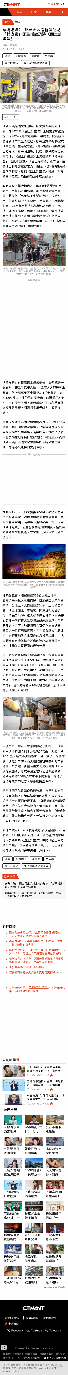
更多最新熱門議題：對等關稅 (27, 967)
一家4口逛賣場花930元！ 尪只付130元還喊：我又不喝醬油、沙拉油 (13, 1280)
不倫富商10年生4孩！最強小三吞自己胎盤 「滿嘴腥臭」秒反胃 (54, 1194)
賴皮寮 (35, 56)
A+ (6, 117)
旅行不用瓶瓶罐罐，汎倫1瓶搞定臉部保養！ (54, 1129)
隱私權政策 (49, 1317)
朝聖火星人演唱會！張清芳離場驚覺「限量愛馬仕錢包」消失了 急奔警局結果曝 (36, 960)
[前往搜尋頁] (62, 4)
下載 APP (53, 4)
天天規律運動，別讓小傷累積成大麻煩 (54, 1172)
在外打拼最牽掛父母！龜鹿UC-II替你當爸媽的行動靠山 (33, 1237)
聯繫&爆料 (32, 1317)
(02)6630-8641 (39, 987)
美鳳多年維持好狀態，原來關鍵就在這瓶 (12, 1258)
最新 (19, 12)
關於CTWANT (13, 1317)
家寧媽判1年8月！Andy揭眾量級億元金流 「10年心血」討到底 (34, 1129)
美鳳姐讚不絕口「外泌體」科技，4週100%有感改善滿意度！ (55, 1215)
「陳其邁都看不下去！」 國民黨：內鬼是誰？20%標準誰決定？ (55, 1237)
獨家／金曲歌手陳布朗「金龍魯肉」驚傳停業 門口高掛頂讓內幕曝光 (33, 1215)
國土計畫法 (11, 63)
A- (15, 117)
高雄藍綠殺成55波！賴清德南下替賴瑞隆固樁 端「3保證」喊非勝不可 (13, 1215)
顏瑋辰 (13, 44)
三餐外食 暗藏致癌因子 (12, 1172)
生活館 (49, 56)
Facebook (17, 1330)
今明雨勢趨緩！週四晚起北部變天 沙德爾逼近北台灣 (55, 1280)
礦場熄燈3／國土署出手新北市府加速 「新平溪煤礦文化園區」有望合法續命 (33, 885)
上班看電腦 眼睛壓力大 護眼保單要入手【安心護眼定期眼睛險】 (33, 1194)
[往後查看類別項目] (60, 12)
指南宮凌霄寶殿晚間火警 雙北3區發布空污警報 (12, 1237)
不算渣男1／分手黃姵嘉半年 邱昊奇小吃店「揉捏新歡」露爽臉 (35, 943)
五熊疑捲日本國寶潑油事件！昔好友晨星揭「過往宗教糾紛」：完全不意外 (12, 1150)
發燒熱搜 (13, 1323)
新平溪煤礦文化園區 (35, 63)
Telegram (55, 1330)
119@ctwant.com (26, 990)
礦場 (7, 56)
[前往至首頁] (12, 4)
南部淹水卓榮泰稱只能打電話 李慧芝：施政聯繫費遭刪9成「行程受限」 (12, 1129)
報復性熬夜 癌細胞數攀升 (33, 1150)
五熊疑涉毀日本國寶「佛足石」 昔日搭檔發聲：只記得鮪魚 (12, 1194)
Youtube (36, 1330)
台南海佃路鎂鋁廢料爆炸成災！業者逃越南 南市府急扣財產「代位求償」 (33, 1280)
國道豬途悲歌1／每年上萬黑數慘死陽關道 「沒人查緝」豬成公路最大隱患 (35, 934)
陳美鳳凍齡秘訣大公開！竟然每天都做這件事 (33, 972)
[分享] (4, 1347)
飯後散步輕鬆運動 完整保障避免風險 (54, 1258)
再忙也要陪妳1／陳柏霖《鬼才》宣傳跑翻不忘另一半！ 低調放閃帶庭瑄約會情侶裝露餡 (37, 951)
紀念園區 (21, 56)
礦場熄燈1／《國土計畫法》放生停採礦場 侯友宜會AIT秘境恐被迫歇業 (32, 894)
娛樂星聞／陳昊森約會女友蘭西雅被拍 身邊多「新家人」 (34, 1258)
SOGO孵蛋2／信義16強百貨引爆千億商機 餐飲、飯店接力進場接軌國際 (33, 1172)
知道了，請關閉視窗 (56, 1358)
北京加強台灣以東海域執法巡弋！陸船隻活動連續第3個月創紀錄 (54, 1150)
